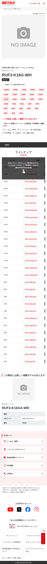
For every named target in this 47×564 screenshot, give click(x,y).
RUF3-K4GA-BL (30, 304)
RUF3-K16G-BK (30, 246)
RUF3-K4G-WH (30, 354)
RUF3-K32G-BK (30, 203)
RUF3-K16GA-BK (31, 268)
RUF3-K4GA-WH (31, 318)
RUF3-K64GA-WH (31, 188)
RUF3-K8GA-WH (31, 325)
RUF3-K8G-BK (30, 289)
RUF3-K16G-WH (31, 239)
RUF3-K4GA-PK (30, 311)
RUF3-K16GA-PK (31, 260)
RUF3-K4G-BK (30, 361)
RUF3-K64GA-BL (31, 181)
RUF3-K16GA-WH (31, 275)
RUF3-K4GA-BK (30, 296)
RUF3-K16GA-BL (31, 253)
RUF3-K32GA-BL (31, 232)
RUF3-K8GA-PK (30, 332)
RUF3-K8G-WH (30, 282)
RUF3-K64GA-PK (31, 196)
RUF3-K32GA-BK (31, 210)
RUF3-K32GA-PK (31, 224)
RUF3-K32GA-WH (31, 217)
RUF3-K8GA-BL (30, 340)
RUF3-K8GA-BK (30, 347)
